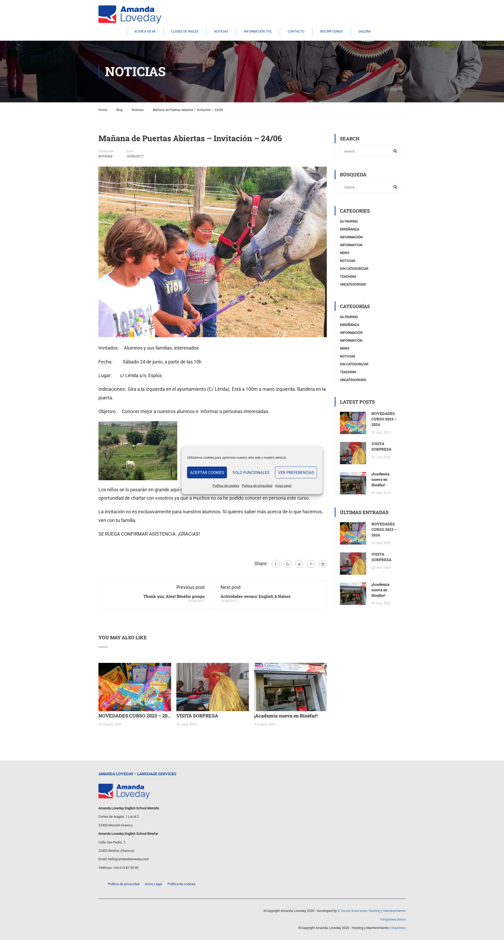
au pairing (349, 221)
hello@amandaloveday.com (128, 859)
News (344, 253)
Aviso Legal (283, 486)
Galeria (365, 31)
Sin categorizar (354, 269)
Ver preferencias (296, 472)
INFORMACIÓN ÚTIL (258, 31)
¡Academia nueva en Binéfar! (285, 715)
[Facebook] (276, 564)
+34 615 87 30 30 (125, 868)
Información (351, 237)
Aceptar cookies (207, 472)
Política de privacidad (257, 486)
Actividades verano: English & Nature (255, 596)
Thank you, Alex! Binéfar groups (174, 596)
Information (351, 245)
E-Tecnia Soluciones (353, 911)
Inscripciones (331, 31)
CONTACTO (296, 31)
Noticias (221, 31)
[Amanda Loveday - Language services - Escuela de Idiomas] (129, 14)
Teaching (348, 276)
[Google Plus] (287, 564)
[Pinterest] (311, 564)
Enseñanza (349, 229)
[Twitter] (299, 564)
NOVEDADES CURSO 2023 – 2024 (134, 715)
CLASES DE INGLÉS (184, 31)
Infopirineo (398, 928)
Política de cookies (226, 486)
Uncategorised (353, 284)
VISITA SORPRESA (197, 715)
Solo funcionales (251, 472)
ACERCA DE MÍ (144, 31)
